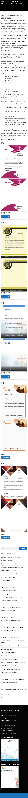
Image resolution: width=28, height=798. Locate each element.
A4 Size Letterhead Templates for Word (10, 620)
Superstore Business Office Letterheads (10, 557)
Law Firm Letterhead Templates (9, 634)
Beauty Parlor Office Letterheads (9, 682)
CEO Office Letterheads (7, 617)
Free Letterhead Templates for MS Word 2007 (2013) (14, 662)
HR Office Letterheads (6, 560)
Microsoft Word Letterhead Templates (12, 2)
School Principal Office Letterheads (9, 604)
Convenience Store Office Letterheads (10, 676)
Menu (25, 8)
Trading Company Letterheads (8, 594)
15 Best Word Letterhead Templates (10, 637)
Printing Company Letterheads (8, 570)
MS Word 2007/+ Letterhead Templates (10, 666)
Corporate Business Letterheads (9, 614)
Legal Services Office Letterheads (9, 672)
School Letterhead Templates (8, 577)
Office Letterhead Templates (8, 624)
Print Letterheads (5, 697)
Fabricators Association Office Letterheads (11, 686)
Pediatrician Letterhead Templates (9, 564)
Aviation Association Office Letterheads (10, 669)
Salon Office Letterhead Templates (9, 630)
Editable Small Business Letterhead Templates (12, 627)
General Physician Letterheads (8, 590)
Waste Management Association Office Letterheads (13, 689)
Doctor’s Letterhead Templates (8, 652)
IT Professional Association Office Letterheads (12, 679)
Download (6, 217)
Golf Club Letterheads (6, 580)
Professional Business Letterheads (9, 659)
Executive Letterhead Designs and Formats (11, 607)
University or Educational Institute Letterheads (12, 567)
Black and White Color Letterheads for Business (12, 646)
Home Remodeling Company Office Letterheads (12, 574)
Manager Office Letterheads (8, 610)
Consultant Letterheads (6, 649)
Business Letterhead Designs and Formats (11, 597)
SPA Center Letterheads (7, 584)
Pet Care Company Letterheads (8, 587)
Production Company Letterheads (9, 600)
